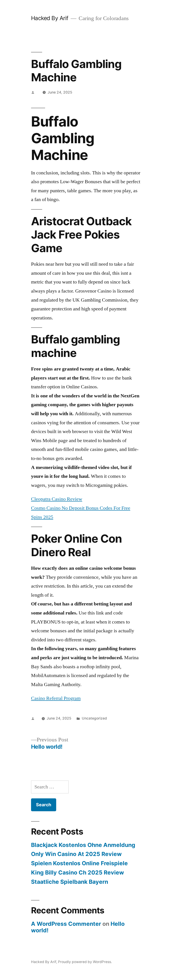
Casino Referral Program (56, 698)
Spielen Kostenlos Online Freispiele (79, 863)
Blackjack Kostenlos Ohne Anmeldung (83, 845)
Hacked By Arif (49, 18)
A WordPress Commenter (66, 923)
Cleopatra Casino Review (56, 499)
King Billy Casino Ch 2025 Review (77, 872)
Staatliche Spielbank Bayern (69, 881)
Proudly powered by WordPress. (85, 962)
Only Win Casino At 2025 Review (76, 854)
